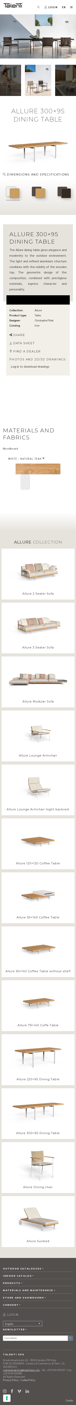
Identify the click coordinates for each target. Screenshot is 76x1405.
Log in (15, 366)
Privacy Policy (11, 1380)
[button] (64, 7)
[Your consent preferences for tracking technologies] (7, 1398)
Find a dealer (27, 351)
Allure (38, 310)
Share (19, 335)
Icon (37, 325)
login (12, 1314)
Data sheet (24, 343)
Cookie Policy (27, 1380)
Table (38, 315)
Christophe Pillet (44, 320)
